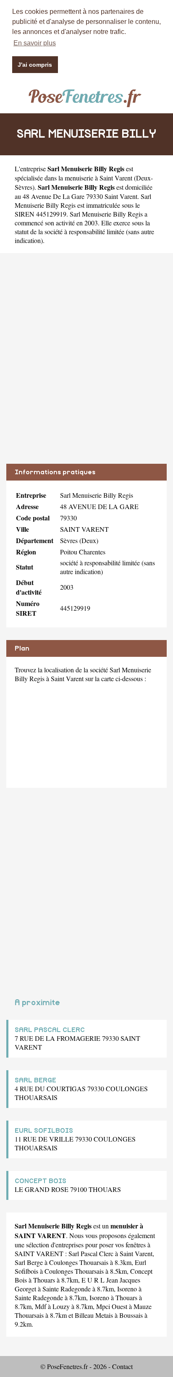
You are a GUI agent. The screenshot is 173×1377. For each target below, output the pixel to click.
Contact (122, 1366)
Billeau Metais (94, 1315)
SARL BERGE (35, 1080)
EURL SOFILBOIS (44, 1130)
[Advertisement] (86, 364)
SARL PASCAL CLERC (50, 1030)
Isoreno (127, 1288)
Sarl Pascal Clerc (90, 1253)
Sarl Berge (29, 1262)
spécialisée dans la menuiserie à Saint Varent (73, 177)
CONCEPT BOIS (40, 1181)
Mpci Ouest (111, 1306)
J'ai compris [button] (35, 64)
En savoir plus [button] (34, 43)
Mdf (40, 1306)
